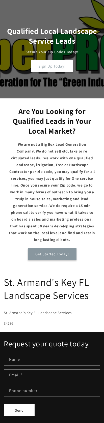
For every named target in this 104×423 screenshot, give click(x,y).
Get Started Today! (52, 254)
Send (19, 410)
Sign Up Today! (52, 66)
